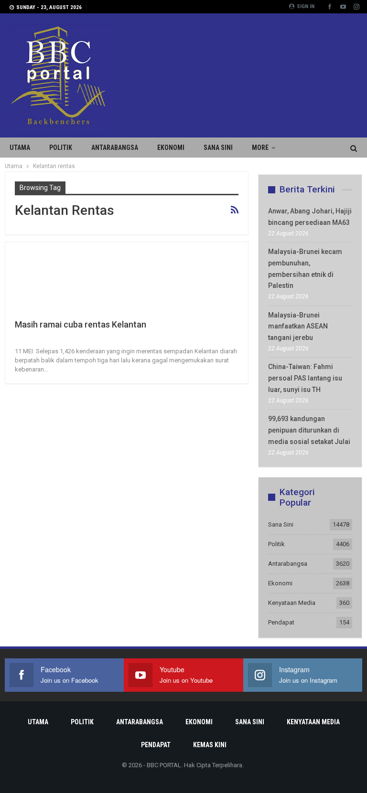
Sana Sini (218, 147)
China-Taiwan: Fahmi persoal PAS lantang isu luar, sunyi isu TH (305, 378)
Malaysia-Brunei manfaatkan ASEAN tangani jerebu (298, 326)
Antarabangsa (114, 147)
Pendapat (281, 622)
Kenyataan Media (291, 602)
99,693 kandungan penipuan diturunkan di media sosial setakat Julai (309, 430)
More (260, 147)
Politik (60, 147)
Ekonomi (170, 147)
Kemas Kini (210, 745)
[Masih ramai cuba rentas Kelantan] (65, 284)
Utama (20, 147)
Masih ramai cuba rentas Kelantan (80, 324)
